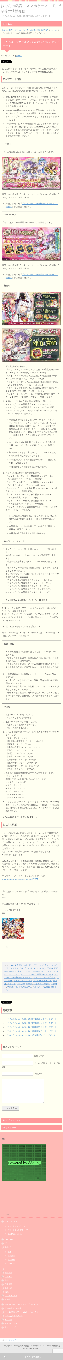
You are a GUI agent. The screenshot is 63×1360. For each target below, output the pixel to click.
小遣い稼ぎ (9, 1239)
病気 (6, 1292)
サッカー (11, 1260)
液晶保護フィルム (15, 1234)
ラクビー (11, 1263)
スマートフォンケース (16, 1226)
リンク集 (8, 1320)
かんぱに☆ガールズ (29, 968)
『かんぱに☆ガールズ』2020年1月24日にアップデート (31, 1023)
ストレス (8, 1288)
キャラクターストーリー (29, 971)
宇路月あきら (25, 987)
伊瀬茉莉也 (12, 987)
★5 (16, 965)
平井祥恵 (36, 987)
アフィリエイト (11, 1296)
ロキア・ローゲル (41, 983)
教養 (6, 1280)
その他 (7, 1299)
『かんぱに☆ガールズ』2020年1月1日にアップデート (31, 1035)
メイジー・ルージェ (42, 980)
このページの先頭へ (33, 1357)
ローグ (29, 983)
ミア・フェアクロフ (22, 980)
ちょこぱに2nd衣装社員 (44, 977)
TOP (25, 30)
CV (20, 965)
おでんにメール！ (12, 1323)
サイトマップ (10, 1327)
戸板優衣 (46, 987)
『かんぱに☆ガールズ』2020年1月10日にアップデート (31, 1031)
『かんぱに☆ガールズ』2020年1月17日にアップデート (31, 1027)
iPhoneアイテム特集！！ (15, 1308)
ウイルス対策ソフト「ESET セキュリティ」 (22, 1312)
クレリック (14, 974)
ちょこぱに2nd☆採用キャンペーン (37, 974)
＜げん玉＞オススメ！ (14, 1316)
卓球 (9, 1252)
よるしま (11, 983)
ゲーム (19, 55)
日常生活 (8, 1284)
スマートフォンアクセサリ (18, 1230)
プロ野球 (11, 1256)
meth (25, 965)
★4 (11, 965)
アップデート (35, 965)
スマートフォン (11, 1221)
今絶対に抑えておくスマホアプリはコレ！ (21, 1304)
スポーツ (8, 1247)
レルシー (21, 983)
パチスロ (8, 1273)
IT (5, 1269)
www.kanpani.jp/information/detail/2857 (20, 879)
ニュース (8, 1277)
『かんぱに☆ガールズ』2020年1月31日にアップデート (31, 1019)
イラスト (46, 965)
